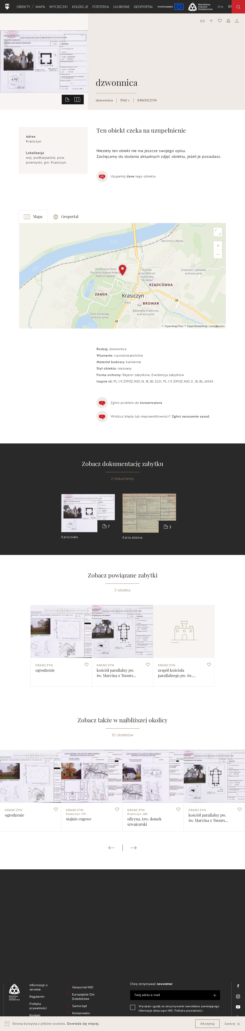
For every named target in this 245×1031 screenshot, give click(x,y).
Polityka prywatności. (188, 1011)
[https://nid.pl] (12, 992)
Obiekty (24, 6)
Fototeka (101, 6)
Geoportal (144, 6)
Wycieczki (59, 6)
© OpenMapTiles (173, 326)
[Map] (122, 276)
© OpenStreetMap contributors (204, 326)
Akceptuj (207, 1023)
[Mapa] (77, 99)
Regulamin (42, 997)
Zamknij (230, 1023)
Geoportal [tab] (69, 217)
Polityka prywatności (42, 1007)
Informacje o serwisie (42, 988)
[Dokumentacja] (67, 99)
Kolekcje (81, 6)
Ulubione (122, 6)
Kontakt (42, 1016)
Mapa (41, 6)
